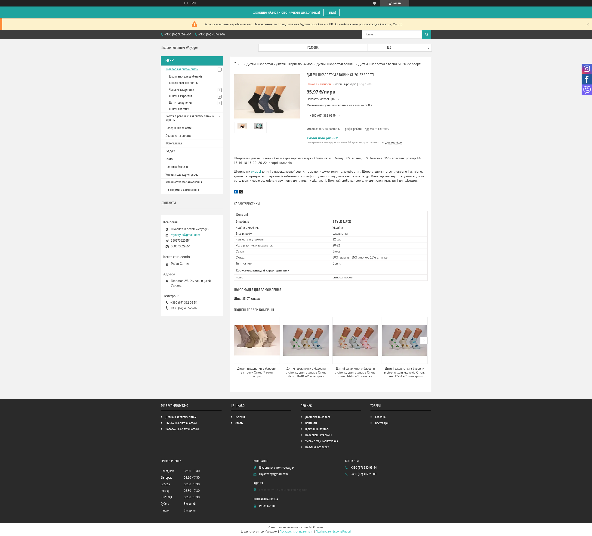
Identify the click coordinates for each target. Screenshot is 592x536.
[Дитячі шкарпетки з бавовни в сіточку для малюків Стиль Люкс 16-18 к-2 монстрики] (306, 340)
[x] (241, 192)
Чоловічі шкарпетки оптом (182, 429)
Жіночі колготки (179, 109)
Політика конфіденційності (333, 531)
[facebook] (236, 192)
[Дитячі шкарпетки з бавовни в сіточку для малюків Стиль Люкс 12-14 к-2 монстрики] (405, 340)
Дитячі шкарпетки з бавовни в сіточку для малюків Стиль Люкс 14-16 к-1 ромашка (355, 372)
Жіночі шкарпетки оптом (181, 423)
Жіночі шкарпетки (180, 96)
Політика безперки (317, 447)
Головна (312, 48)
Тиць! (331, 12)
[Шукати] (426, 34)
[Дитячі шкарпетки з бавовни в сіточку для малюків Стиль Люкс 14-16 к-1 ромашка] (355, 340)
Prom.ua (318, 527)
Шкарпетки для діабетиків (185, 76)
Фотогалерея (174, 143)
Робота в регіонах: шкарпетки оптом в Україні (190, 118)
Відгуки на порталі (317, 429)
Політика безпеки (177, 167)
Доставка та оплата (178, 136)
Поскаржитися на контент (297, 531)
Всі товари (381, 423)
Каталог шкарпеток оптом (182, 69)
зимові (256, 171)
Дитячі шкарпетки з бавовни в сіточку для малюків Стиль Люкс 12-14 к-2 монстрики (404, 372)
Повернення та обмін (179, 128)
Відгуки (170, 151)
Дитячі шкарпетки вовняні (336, 64)
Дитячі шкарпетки (260, 64)
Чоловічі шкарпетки (181, 90)
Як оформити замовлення (182, 190)
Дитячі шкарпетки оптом (181, 417)
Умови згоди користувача (182, 175)
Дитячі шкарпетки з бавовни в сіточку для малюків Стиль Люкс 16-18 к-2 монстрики (306, 372)
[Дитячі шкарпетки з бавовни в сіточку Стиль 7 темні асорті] (257, 340)
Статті (169, 159)
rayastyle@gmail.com (185, 235)
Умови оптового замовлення (184, 182)
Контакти (311, 423)
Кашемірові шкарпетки (183, 83)
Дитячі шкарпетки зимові (294, 64)
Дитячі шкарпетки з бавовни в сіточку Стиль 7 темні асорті (256, 372)
